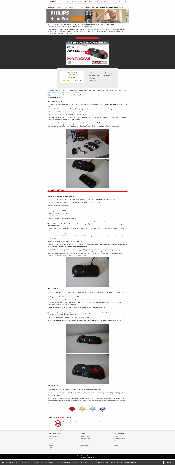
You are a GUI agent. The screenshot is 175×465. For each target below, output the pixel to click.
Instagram (116, 445)
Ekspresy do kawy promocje (86, 438)
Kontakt (50, 447)
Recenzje (80, 1)
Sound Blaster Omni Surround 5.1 (57, 90)
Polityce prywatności (38, 462)
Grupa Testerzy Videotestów (120, 438)
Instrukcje (96, 1)
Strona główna (60, 7)
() (91, 26)
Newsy (90, 1)
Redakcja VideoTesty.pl (57, 26)
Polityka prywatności (53, 440)
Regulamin (51, 445)
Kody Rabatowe (103, 1)
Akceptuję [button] (168, 462)
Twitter (115, 443)
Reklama (50, 438)
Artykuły (85, 1)
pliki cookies (15, 462)
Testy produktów (69, 7)
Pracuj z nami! (52, 451)
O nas (50, 449)
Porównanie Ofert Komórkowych (87, 443)
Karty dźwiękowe (79, 7)
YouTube (116, 440)
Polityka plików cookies (54, 443)
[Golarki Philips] (87, 16)
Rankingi (68, 1)
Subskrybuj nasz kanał (87, 38)
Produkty (74, 1)
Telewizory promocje (84, 436)
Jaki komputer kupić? (84, 445)
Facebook (116, 436)
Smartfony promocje (84, 440)
